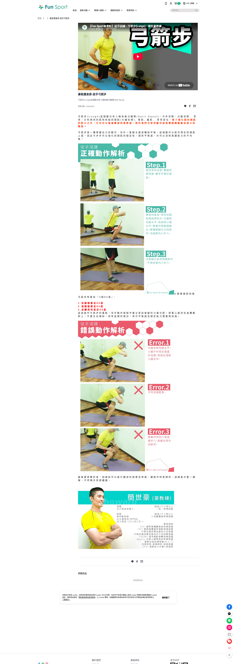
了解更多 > (66, 600)
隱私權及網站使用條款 (87, 597)
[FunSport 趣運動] (53, 7)
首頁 (39, 18)
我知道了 (166, 597)
